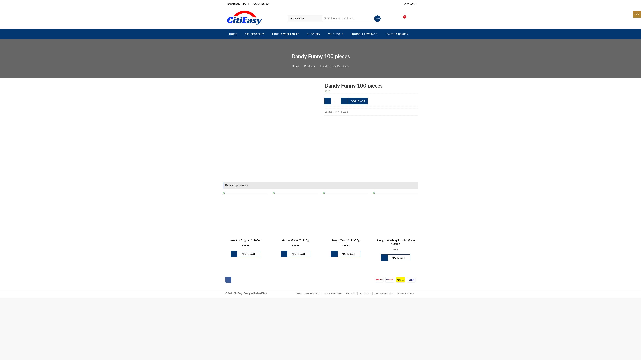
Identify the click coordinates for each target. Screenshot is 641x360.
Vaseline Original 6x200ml (245, 240)
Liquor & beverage (364, 34)
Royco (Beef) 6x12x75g (346, 240)
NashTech (262, 293)
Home (233, 34)
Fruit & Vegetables (285, 34)
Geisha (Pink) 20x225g (295, 240)
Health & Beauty (396, 34)
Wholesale (335, 34)
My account (410, 3)
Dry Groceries (255, 34)
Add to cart (358, 101)
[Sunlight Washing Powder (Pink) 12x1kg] (395, 214)
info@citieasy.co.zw (236, 3)
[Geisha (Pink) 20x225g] (295, 214)
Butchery (313, 34)
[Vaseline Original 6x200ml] (245, 214)
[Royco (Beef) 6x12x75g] (345, 214)
